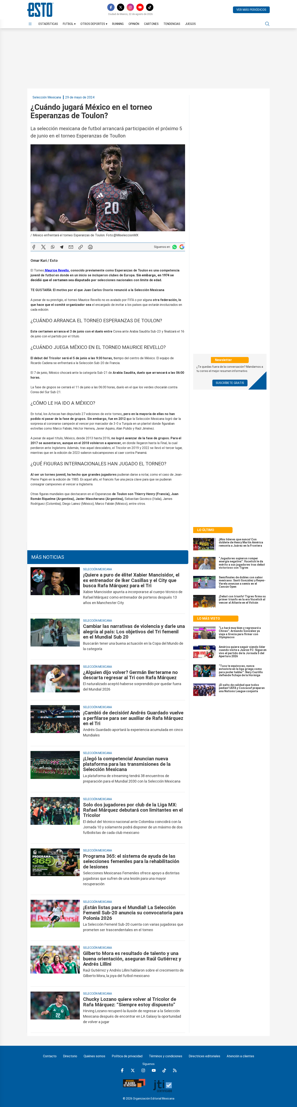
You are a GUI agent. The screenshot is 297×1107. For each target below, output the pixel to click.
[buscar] (267, 23)
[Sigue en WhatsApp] (174, 247)
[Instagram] (130, 7)
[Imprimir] (90, 247)
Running (118, 23)
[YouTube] (140, 7)
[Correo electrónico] (71, 247)
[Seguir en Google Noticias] (182, 247)
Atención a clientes (240, 1056)
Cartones (151, 23)
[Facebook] (111, 7)
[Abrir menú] (30, 24)
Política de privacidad (127, 1056)
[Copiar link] (80, 247)
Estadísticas (48, 23)
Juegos (190, 23)
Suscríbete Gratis (230, 383)
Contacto (50, 1056)
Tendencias (171, 23)
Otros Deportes (93, 23)
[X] (120, 7)
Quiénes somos (94, 1056)
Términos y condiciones (165, 1056)
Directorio (70, 1056)
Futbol (69, 23)
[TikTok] (149, 7)
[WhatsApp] (53, 247)
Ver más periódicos (251, 10)
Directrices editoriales (204, 1056)
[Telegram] (61, 247)
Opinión (133, 23)
